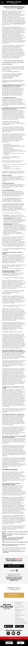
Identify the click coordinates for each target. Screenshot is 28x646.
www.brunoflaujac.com (18, 23)
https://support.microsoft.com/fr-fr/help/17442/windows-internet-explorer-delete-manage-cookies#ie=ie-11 (13, 538)
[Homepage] (7, 606)
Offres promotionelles (20, 615)
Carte (13, 570)
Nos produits (19, 605)
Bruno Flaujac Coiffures (19, 603)
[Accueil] (14, 2)
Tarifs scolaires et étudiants (20, 610)
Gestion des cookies (21, 623)
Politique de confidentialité (19, 619)
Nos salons (18, 612)
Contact (17, 617)
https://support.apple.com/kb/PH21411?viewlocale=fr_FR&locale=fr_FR (14, 545)
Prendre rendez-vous (14, 638)
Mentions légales (20, 621)
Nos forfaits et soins (19, 607)
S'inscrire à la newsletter (15, 595)
